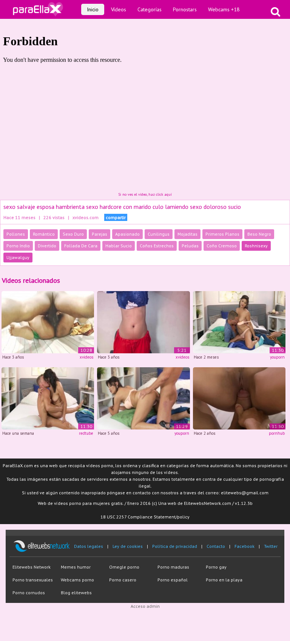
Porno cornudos (28, 592)
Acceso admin (145, 606)
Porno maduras (173, 567)
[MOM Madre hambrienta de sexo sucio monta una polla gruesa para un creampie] (143, 397)
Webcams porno (77, 580)
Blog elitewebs (76, 592)
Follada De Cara (80, 245)
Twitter (271, 546)
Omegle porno (124, 567)
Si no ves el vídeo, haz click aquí (145, 194)
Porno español (172, 580)
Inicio (93, 9)
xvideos (86, 357)
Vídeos (118, 9)
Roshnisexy (256, 245)
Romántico (44, 234)
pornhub (277, 433)
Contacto (216, 546)
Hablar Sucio (118, 245)
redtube (86, 433)
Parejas (99, 234)
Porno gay (216, 567)
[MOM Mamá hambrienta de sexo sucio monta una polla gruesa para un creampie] (239, 322)
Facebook (244, 546)
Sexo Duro (73, 234)
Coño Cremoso (222, 245)
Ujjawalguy (17, 257)
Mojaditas (187, 234)
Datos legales (88, 546)
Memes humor (76, 567)
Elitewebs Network (31, 567)
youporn (277, 357)
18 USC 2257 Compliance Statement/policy (145, 517)
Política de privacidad (174, 546)
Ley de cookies (128, 546)
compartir (116, 217)
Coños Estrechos (157, 245)
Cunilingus (159, 234)
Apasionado (127, 234)
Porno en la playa (224, 580)
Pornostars (185, 9)
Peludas (190, 245)
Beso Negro (259, 234)
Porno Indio (18, 245)
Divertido (47, 245)
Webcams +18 (224, 9)
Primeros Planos (222, 234)
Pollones (15, 234)
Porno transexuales (32, 580)
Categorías (149, 9)
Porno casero (122, 580)
